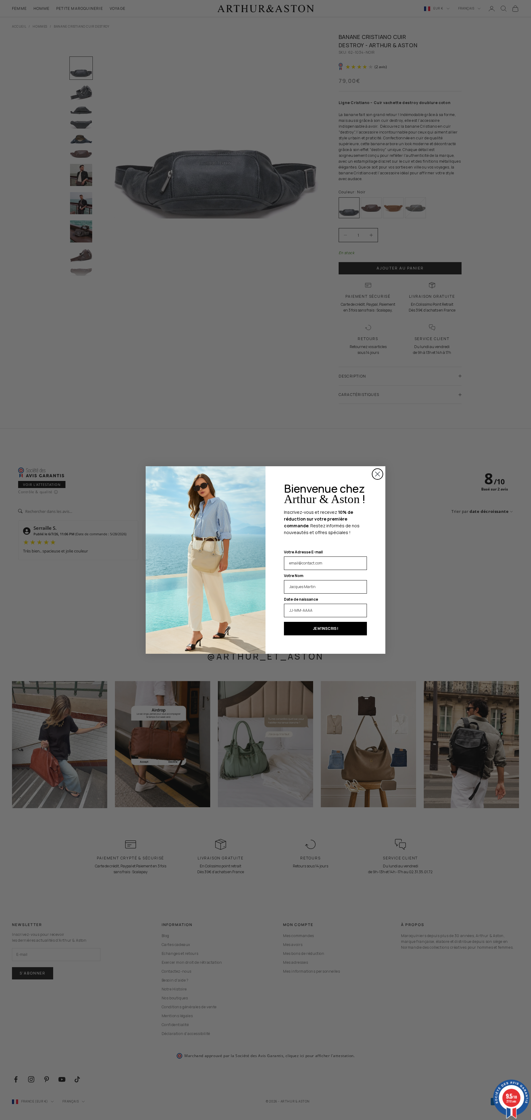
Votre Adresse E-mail (303, 552)
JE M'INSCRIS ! (325, 628)
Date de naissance (301, 599)
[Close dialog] (377, 474)
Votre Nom (293, 575)
